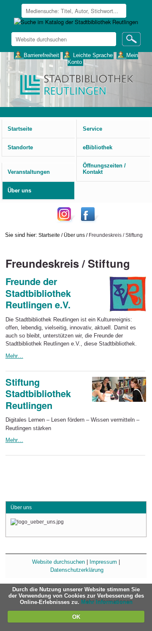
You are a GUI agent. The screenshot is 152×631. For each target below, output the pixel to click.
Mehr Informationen (107, 602)
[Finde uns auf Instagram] (66, 220)
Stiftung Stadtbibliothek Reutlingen (38, 394)
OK (76, 617)
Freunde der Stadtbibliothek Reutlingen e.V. (38, 293)
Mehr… (14, 356)
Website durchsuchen (58, 562)
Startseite (49, 235)
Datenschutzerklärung (76, 570)
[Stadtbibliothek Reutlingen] (76, 84)
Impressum (103, 562)
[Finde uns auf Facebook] (89, 220)
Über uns (74, 235)
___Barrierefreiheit (37, 55)
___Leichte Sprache (88, 55)
